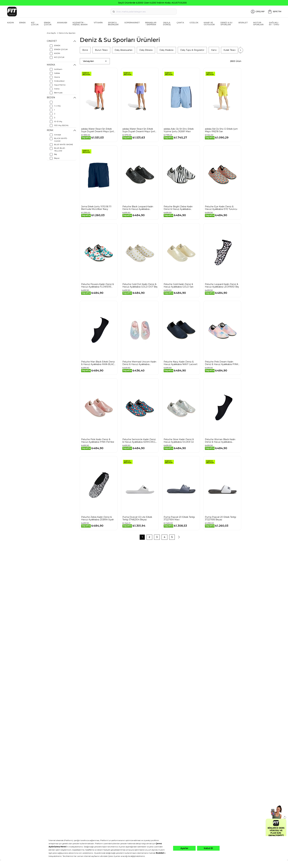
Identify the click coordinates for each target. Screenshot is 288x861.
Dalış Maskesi (166, 50)
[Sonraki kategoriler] (240, 50)
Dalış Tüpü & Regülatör (192, 50)
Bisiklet (243, 22)
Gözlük (193, 22)
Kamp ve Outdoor (209, 23)
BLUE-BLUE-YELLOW (60, 149)
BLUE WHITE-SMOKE (63, 144)
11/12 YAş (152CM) (61, 125)
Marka (51, 64)
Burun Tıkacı (101, 50)
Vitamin (98, 22)
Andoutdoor (59, 81)
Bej (55, 154)
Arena (56, 89)
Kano (214, 50)
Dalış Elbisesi (146, 50)
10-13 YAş (58, 121)
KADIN (57, 53)
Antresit (57, 135)
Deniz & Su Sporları (226, 23)
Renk (50, 130)
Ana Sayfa (51, 33)
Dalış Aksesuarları (123, 50)
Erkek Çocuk (47, 23)
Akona (57, 77)
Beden (51, 97)
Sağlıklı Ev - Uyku (274, 23)
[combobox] (144, 12)
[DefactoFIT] (52, 12)
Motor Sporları (258, 23)
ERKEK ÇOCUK (61, 49)
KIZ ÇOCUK (59, 57)
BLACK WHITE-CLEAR (61, 139)
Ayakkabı (62, 22)
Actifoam (58, 69)
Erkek (22, 22)
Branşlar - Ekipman (150, 23)
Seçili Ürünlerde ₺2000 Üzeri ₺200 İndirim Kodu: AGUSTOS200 (144, 2)
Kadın (10, 22)
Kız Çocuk (35, 23)
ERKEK (57, 45)
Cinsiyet (52, 41)
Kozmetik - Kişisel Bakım (80, 23)
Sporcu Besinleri (113, 23)
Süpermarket (132, 22)
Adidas (57, 73)
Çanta (180, 22)
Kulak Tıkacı (230, 50)
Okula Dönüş (167, 23)
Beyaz (57, 158)
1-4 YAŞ (57, 106)
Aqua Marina (59, 85)
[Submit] (113, 11)
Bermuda (58, 92)
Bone (85, 50)
